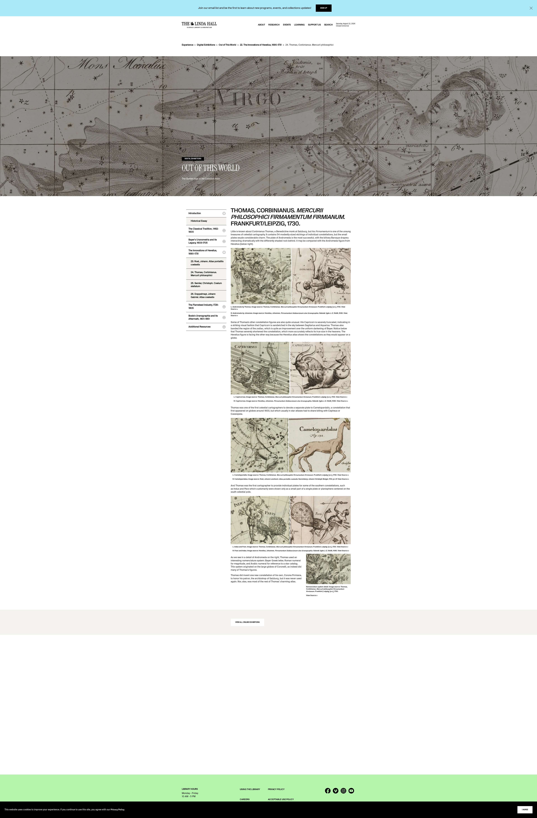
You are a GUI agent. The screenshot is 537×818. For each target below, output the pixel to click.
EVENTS (287, 25)
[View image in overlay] (291, 276)
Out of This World (227, 45)
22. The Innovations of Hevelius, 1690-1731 (261, 45)
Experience (187, 45)
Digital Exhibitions (206, 45)
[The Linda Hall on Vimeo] (335, 792)
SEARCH (328, 25)
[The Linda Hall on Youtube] (351, 792)
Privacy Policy (117, 810)
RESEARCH (274, 25)
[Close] (531, 8)
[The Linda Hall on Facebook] (327, 792)
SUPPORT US (314, 25)
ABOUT (261, 25)
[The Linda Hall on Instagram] (343, 792)
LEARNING (299, 25)
